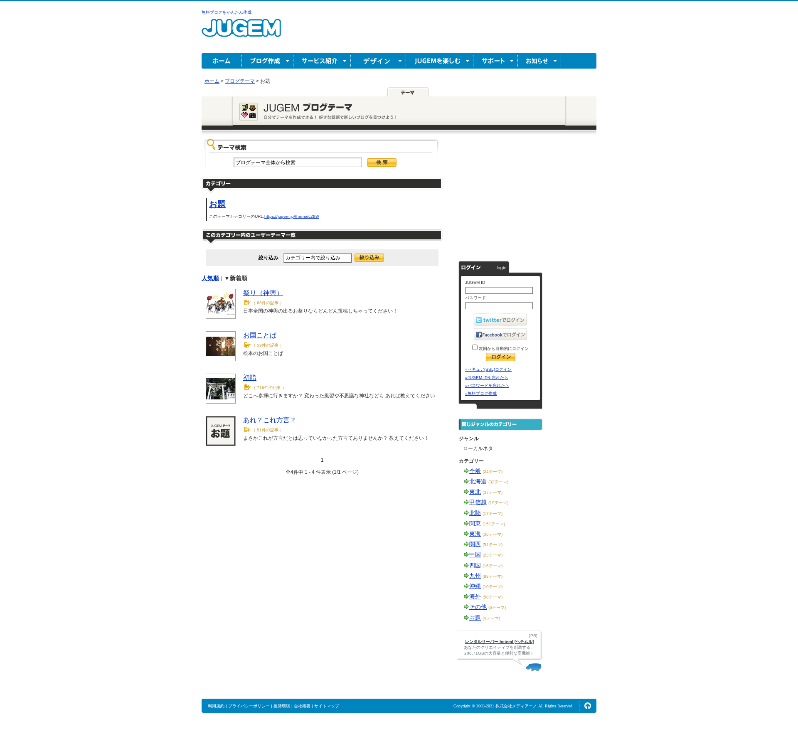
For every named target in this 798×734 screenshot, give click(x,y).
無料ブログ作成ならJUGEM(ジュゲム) (241, 32)
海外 (475, 596)
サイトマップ (326, 706)
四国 (475, 565)
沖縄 (475, 586)
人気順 (210, 278)
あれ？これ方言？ (269, 420)
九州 (475, 575)
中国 (475, 554)
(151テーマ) (494, 524)
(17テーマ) (492, 513)
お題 (217, 204)
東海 (475, 533)
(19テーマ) (498, 502)
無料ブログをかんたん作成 (226, 12)
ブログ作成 (267, 61)
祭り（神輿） (263, 292)
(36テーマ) (492, 534)
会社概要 (302, 706)
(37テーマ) (492, 492)
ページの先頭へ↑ (587, 706)
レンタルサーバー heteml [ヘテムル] (499, 641)
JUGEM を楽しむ (439, 61)
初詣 (249, 377)
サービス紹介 (322, 61)
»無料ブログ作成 (481, 393)
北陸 (475, 513)
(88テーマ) (492, 576)
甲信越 (478, 502)
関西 (475, 544)
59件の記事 (267, 345)
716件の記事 (269, 387)
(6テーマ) (497, 607)
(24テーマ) (492, 471)
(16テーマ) (492, 566)
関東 (475, 523)
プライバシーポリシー (249, 706)
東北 (475, 491)
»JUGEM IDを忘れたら (486, 377)
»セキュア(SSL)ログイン (488, 369)
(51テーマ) (492, 544)
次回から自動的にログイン (503, 348)
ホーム (222, 61)
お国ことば (259, 335)
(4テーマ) (491, 618)
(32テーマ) (498, 482)
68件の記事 (267, 302)
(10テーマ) (492, 586)
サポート (495, 61)
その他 (478, 606)
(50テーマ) (492, 597)
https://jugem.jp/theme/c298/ (291, 216)
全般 (475, 471)
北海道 (478, 481)
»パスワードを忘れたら (487, 385)
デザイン (378, 61)
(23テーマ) (492, 555)
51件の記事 (267, 430)
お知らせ (539, 61)
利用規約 (216, 706)
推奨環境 (281, 706)
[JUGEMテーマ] (408, 92)
